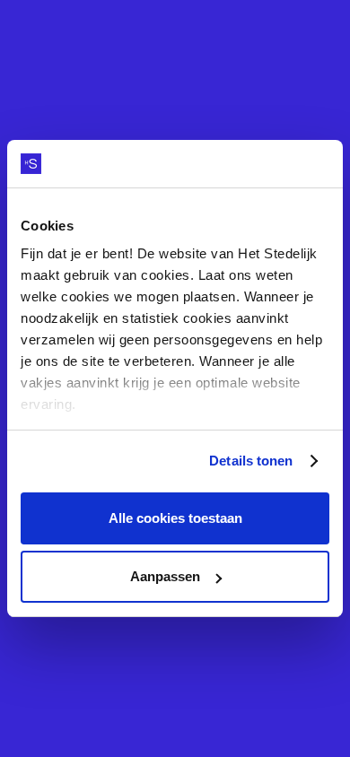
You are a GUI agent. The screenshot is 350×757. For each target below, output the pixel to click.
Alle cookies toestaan (175, 518)
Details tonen (251, 460)
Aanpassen (165, 576)
